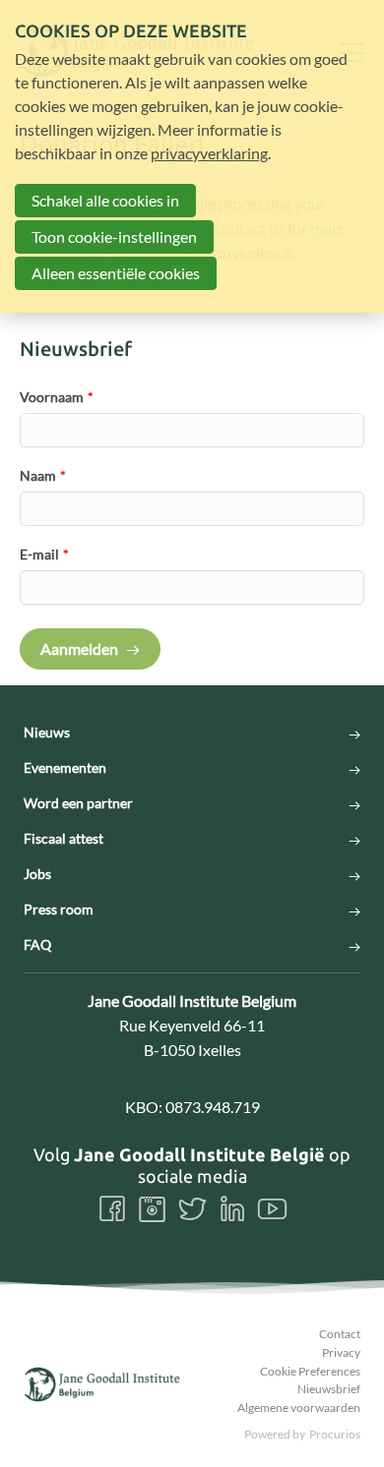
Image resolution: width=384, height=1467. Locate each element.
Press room (59, 909)
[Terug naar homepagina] (102, 1384)
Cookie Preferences (310, 1371)
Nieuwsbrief (328, 1388)
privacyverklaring (209, 153)
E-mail (44, 554)
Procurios (334, 1434)
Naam (43, 475)
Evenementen (65, 768)
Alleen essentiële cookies (116, 273)
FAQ (37, 945)
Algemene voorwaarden (298, 1407)
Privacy (341, 1352)
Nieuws (47, 732)
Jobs (37, 874)
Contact (339, 1333)
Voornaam (57, 396)
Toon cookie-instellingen (114, 236)
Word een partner (78, 803)
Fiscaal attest (63, 839)
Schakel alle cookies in (105, 200)
